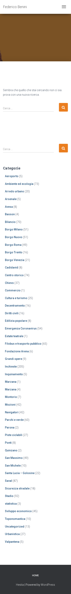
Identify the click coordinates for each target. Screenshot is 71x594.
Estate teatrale (14, 336)
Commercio (13, 290)
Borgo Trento (13, 252)
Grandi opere (13, 358)
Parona (9, 427)
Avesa (9, 206)
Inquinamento (14, 374)
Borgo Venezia (14, 260)
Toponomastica (15, 518)
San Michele (13, 465)
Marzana (10, 381)
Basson (10, 214)
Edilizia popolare (16, 320)
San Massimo (14, 457)
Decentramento (15, 305)
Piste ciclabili (13, 435)
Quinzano (11, 450)
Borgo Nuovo (13, 237)
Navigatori (12, 412)
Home (35, 575)
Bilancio (10, 222)
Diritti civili (12, 313)
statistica (11, 503)
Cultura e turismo (16, 298)
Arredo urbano (14, 191)
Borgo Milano (14, 229)
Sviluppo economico (18, 511)
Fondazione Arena (17, 351)
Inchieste (11, 366)
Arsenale (11, 199)
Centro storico (14, 275)
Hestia (20, 584)
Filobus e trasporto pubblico (23, 343)
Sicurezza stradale (17, 488)
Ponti (8, 442)
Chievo (9, 282)
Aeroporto (11, 176)
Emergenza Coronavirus (21, 328)
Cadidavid (11, 267)
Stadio (9, 496)
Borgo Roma (13, 244)
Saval (8, 480)
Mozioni (10, 404)
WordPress (48, 584)
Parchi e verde (14, 419)
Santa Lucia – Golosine (20, 473)
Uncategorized (14, 526)
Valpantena (12, 541)
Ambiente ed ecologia (19, 183)
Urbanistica (12, 534)
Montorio (11, 396)
